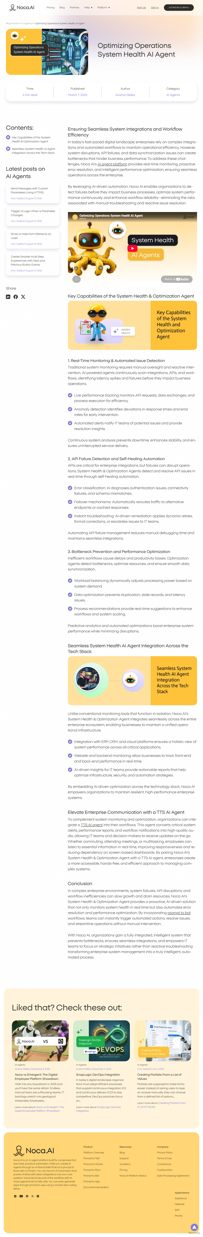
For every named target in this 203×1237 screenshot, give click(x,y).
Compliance (164, 1164)
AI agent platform (112, 164)
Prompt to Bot (91, 1176)
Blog (62, 8)
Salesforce (181, 1198)
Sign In (155, 8)
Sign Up (141, 8)
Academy (124, 1164)
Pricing (51, 8)
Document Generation (96, 1187)
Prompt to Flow (92, 1170)
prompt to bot (179, 913)
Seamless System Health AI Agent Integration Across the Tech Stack (33, 151)
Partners (74, 8)
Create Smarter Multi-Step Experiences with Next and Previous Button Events (28, 260)
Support (124, 1158)
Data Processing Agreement (173, 1176)
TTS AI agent (92, 825)
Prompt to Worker (93, 1164)
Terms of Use (164, 1158)
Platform (102, 8)
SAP (177, 1210)
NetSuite (179, 1204)
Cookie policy (164, 1170)
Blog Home (12, 23)
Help (87, 8)
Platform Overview (94, 1153)
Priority (178, 1216)
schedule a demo (179, 7)
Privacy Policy (165, 1153)
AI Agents (26, 23)
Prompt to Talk (92, 1158)
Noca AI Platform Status (132, 1176)
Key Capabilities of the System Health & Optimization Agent (31, 139)
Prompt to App (92, 1182)
